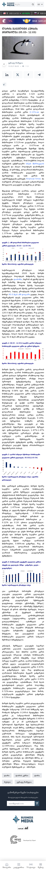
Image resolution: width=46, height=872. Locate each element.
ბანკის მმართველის (35, 164)
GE (38, 4)
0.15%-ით (34, 112)
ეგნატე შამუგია (24, 782)
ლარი (6, 775)
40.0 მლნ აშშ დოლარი (19, 294)
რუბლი (7, 782)
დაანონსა (18, 279)
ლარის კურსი (22, 775)
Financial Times (33, 179)
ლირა (37, 775)
